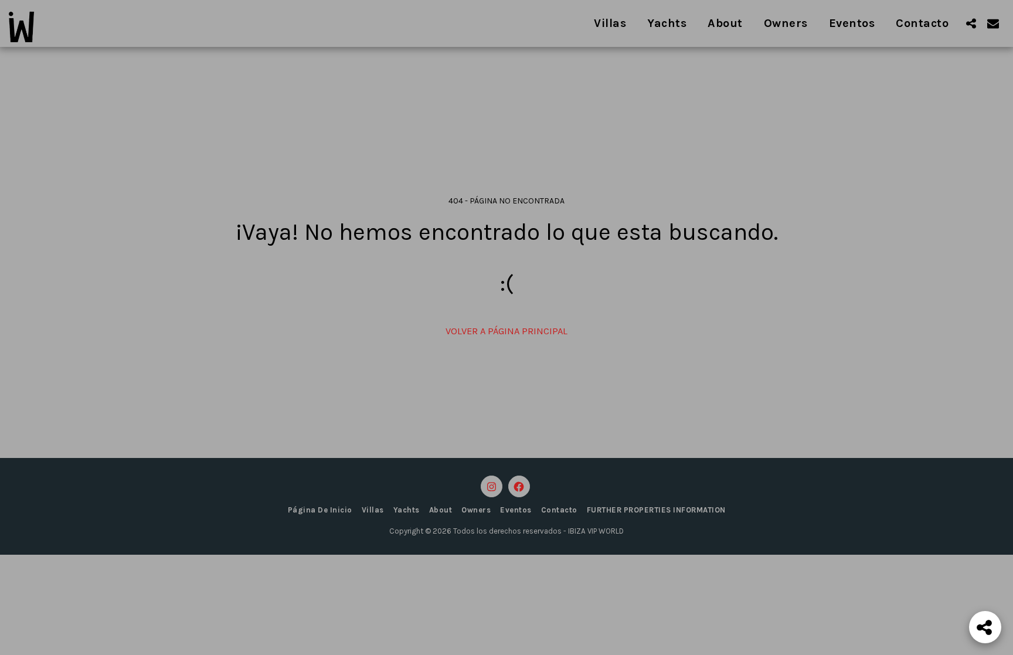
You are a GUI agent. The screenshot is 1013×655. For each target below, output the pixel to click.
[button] (970, 23)
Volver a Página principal (506, 331)
